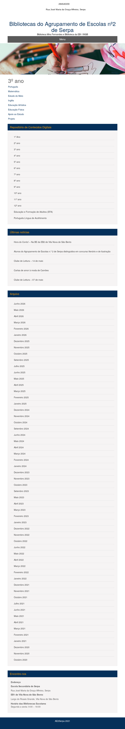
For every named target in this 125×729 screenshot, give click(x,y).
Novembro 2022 (21, 534)
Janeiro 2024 (20, 466)
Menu (62, 39)
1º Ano (17, 136)
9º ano (17, 186)
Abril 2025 (19, 384)
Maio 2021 (19, 615)
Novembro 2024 (21, 416)
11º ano (17, 199)
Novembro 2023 (21, 478)
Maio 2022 (19, 553)
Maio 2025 (19, 378)
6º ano (17, 168)
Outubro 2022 (20, 541)
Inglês (11, 100)
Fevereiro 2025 (21, 397)
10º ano (17, 193)
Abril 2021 (19, 622)
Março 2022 (19, 566)
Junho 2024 (19, 434)
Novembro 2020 (21, 653)
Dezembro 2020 (21, 647)
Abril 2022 (19, 559)
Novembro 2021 (21, 590)
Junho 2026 (19, 303)
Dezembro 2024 (21, 409)
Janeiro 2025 (20, 403)
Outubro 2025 (20, 353)
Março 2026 (19, 322)
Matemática (13, 91)
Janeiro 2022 (20, 578)
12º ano (17, 205)
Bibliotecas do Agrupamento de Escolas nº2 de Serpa (62, 27)
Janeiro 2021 (20, 640)
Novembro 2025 (21, 347)
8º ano (17, 180)
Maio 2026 (19, 309)
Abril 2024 (19, 447)
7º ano (17, 174)
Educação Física (16, 109)
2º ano (17, 143)
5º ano (17, 161)
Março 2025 (19, 391)
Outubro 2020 (20, 659)
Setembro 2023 (21, 491)
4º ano (17, 155)
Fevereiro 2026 (21, 328)
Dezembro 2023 (21, 472)
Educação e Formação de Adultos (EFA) (33, 211)
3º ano (17, 149)
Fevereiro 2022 (21, 572)
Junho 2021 (19, 609)
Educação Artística (17, 104)
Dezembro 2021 (21, 584)
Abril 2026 (19, 316)
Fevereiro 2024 (21, 459)
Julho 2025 (19, 366)
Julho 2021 (19, 603)
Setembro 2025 (21, 359)
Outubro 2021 (20, 597)
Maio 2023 (19, 497)
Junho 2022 (19, 547)
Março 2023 (19, 509)
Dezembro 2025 (21, 341)
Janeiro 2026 (20, 334)
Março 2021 (19, 628)
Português (13, 86)
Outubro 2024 (20, 422)
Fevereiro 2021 (21, 634)
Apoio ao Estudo (16, 114)
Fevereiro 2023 (21, 516)
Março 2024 (19, 453)
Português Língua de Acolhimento (30, 218)
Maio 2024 (19, 441)
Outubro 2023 (20, 484)
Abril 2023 (19, 503)
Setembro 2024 (21, 428)
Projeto (11, 118)
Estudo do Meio (15, 95)
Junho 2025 (19, 372)
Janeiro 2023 (20, 522)
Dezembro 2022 (21, 528)
